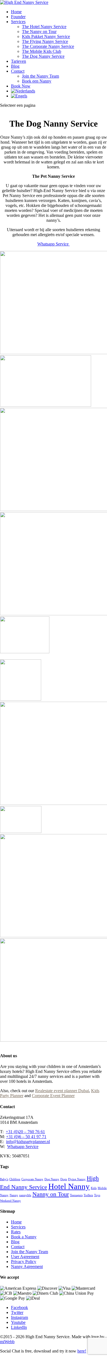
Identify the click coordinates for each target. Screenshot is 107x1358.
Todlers (88, 1195)
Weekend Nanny (10, 1200)
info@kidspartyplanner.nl (28, 1141)
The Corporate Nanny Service (48, 46)
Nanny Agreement (27, 1266)
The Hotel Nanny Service (44, 26)
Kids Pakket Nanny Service (46, 36)
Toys (97, 1195)
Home (16, 11)
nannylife (25, 1195)
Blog (15, 66)
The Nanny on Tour (39, 31)
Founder (18, 16)
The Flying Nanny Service (45, 41)
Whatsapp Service (53, 244)
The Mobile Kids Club (41, 51)
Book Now (20, 86)
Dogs (63, 1179)
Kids (94, 1188)
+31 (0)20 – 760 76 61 (25, 1131)
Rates (16, 1231)
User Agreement (25, 1256)
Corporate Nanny (32, 1179)
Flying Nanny (77, 1179)
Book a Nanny (23, 1236)
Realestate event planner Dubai (62, 1090)
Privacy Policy (23, 1261)
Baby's (4, 1179)
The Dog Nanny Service (43, 56)
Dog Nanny (51, 1179)
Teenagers (76, 1195)
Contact (17, 71)
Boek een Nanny (36, 81)
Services (18, 21)
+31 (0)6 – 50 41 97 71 (26, 1136)
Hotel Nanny (69, 1186)
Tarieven (18, 61)
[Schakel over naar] (23, 91)
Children (14, 1179)
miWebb (7, 1341)
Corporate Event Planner (53, 1095)
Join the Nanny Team (40, 76)
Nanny (14, 1195)
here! (81, 1351)
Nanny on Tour (50, 1194)
